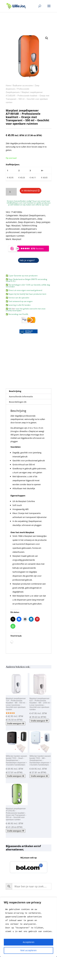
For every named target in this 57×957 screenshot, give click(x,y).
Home (8, 85)
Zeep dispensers (26, 222)
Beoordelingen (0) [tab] (17, 401)
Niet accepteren (28, 950)
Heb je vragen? (27, 260)
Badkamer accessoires (23, 85)
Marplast (16, 225)
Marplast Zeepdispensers (32, 215)
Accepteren (28, 942)
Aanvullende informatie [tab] (21, 396)
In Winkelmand (29, 190)
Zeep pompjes (43, 222)
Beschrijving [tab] (15, 391)
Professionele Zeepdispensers (21, 218)
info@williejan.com (14, 203)
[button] (46, 38)
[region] (28, 927)
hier (13, 308)
